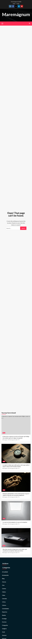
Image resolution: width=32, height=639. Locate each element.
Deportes (4, 612)
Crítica (4, 602)
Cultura (4, 605)
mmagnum (6, 439)
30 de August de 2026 (13, 439)
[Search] (30, 23)
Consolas (4, 598)
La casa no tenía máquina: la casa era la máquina (15, 522)
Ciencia (4, 582)
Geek (3, 632)
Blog (4, 432)
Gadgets (4, 628)
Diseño (4, 615)
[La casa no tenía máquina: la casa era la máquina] (16, 510)
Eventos (4, 622)
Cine (3, 585)
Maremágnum (16, 14)
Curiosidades (5, 608)
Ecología (4, 618)
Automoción (5, 575)
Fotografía (5, 625)
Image (17, 3)
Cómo (3, 595)
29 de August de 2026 (13, 468)
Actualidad (5, 572)
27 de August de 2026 (13, 552)
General (4, 635)
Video (14, 3)
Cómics (4, 592)
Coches (4, 588)
